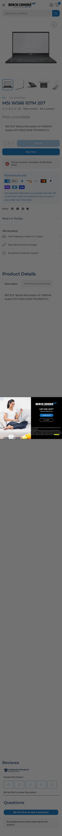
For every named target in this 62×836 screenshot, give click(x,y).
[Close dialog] (2, 399)
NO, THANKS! (46, 420)
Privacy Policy (56, 434)
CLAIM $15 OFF (46, 415)
